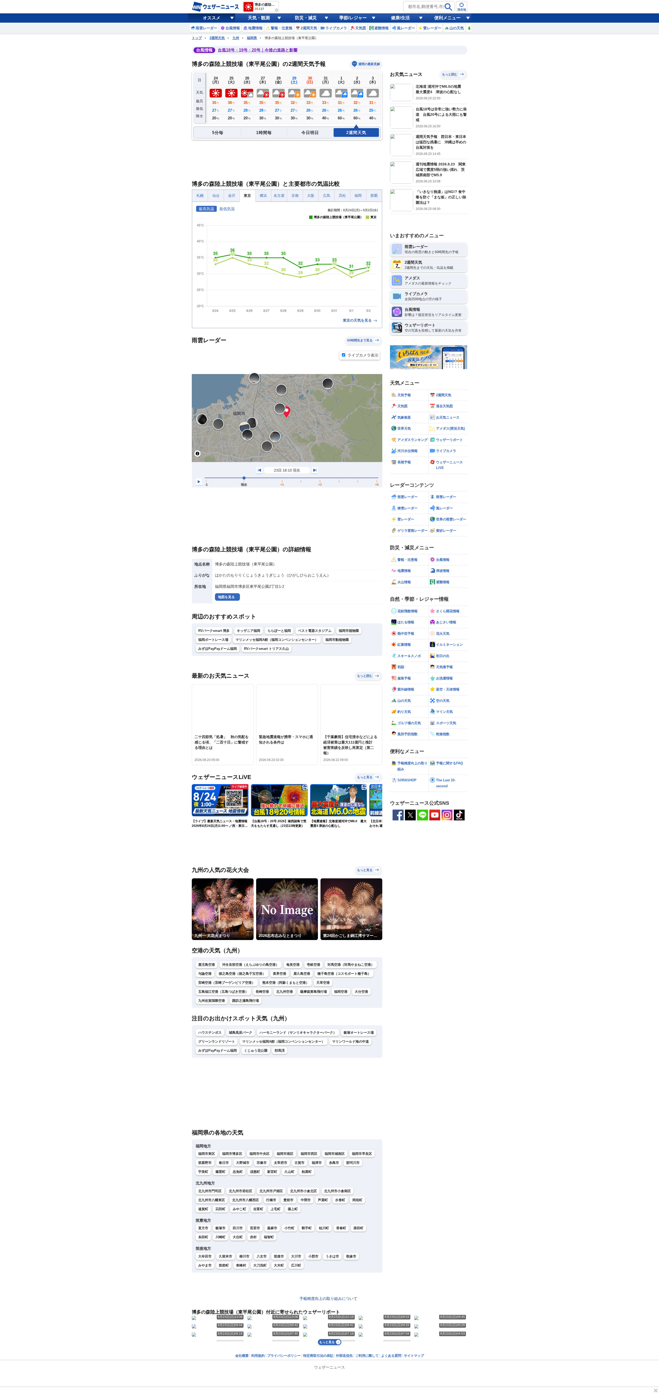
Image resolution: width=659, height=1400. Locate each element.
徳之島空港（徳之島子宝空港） (242, 974)
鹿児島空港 (206, 965)
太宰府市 (280, 1163)
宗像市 (262, 1163)
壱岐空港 (313, 965)
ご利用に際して (367, 1356)
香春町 (341, 1228)
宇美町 (203, 1172)
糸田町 (203, 1237)
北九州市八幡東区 (211, 1200)
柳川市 (244, 1256)
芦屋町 (323, 1200)
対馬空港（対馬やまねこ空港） (350, 965)
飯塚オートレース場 (359, 1032)
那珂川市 (353, 1163)
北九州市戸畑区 (271, 1191)
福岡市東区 (206, 1154)
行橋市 (271, 1200)
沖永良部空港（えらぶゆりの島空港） (250, 965)
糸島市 (334, 1163)
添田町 (358, 1228)
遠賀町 (203, 1209)
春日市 (224, 1163)
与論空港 (205, 974)
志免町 (238, 1172)
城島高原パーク (240, 1032)
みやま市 (205, 1265)
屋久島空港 (301, 974)
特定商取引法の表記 (318, 1356)
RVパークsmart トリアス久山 (266, 649)
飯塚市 (220, 1228)
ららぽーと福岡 (279, 631)
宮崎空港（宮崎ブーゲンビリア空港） (226, 983)
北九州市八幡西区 (245, 1200)
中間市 (306, 1200)
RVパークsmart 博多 (214, 631)
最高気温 (206, 209)
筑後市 (279, 1256)
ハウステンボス (210, 1032)
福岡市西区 (309, 1154)
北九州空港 (284, 992)
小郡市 (313, 1256)
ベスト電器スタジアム (315, 631)
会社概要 (242, 1356)
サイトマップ (414, 1356)
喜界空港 (279, 974)
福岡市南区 (285, 1154)
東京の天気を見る (358, 320)
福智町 (269, 1237)
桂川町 (324, 1228)
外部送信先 (344, 1356)
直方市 (203, 1228)
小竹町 (289, 1228)
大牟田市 (205, 1256)
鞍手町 (307, 1228)
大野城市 (242, 1163)
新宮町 (272, 1172)
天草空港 (323, 983)
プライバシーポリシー (284, 1356)
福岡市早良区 (362, 1154)
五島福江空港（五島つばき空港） (223, 992)
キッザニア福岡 (248, 631)
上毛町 (276, 1209)
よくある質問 (391, 1356)
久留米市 (225, 1256)
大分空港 (361, 992)
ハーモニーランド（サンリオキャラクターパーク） (297, 1032)
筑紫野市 (205, 1163)
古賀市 (299, 1163)
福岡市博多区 (232, 1154)
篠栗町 (220, 1172)
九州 (235, 38)
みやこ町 (239, 1209)
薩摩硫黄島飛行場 (313, 992)
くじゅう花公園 (255, 1050)
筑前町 (224, 1265)
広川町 (296, 1265)
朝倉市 (351, 1256)
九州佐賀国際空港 (211, 1001)
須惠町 (255, 1172)
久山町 (289, 1172)
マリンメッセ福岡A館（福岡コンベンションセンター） (277, 640)
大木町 (279, 1265)
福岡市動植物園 (337, 640)
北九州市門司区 (210, 1191)
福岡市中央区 (259, 1154)
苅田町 (220, 1209)
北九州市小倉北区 (303, 1191)
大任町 (238, 1237)
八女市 (262, 1256)
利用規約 (258, 1356)
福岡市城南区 (335, 1154)
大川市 (296, 1256)
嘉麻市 (272, 1228)
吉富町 (258, 1209)
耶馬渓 (280, 1050)
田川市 (238, 1228)
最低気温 (227, 209)
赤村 (253, 1237)
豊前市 (288, 1200)
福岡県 (252, 38)
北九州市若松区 (240, 1191)
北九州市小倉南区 (337, 1191)
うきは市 (332, 1256)
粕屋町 (307, 1172)
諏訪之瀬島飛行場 (245, 1001)
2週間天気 (217, 38)
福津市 (317, 1163)
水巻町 (340, 1200)
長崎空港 (262, 992)
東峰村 (241, 1265)
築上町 (293, 1209)
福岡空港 (341, 992)
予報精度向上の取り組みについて (328, 1298)
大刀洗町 (260, 1265)
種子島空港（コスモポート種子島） (344, 974)
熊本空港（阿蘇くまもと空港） (285, 983)
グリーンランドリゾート (216, 1041)
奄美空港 (293, 965)
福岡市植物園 (349, 631)
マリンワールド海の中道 (350, 1041)
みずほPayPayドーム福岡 (217, 649)
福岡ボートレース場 (213, 640)
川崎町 (220, 1237)
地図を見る (226, 597)
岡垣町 (357, 1200)
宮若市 (255, 1228)
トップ (197, 38)
